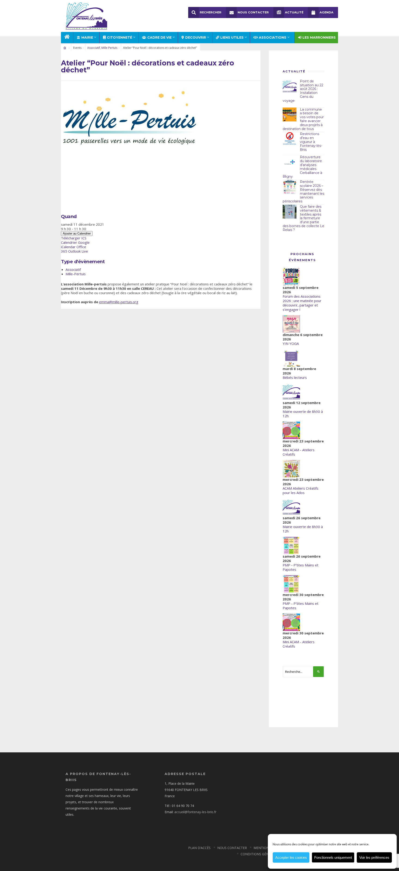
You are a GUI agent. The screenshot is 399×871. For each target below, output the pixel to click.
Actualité (294, 12)
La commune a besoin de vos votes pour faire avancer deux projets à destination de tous (303, 119)
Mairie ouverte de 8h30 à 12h (303, 413)
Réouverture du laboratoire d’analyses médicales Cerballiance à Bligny (302, 167)
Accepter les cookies (291, 857)
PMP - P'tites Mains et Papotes (300, 567)
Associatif (93, 48)
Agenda (326, 12)
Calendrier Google (75, 242)
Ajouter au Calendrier (77, 233)
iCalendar (68, 246)
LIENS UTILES (232, 37)
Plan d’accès (199, 848)
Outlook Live (78, 251)
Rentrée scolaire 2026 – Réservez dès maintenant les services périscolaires (303, 191)
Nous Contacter (253, 12)
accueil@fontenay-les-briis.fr (195, 812)
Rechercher (210, 12)
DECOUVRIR (195, 37)
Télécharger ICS (73, 238)
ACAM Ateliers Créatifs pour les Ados (300, 490)
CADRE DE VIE (159, 37)
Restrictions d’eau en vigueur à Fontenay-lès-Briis (311, 141)
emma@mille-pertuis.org (118, 302)
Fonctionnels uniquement (333, 857)
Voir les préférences (374, 857)
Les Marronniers (319, 37)
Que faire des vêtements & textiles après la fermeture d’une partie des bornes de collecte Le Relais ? (303, 218)
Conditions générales (260, 854)
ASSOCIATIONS (272, 37)
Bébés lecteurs (295, 377)
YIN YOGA (291, 343)
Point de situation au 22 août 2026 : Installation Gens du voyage (303, 91)
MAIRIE (87, 37)
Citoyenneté (119, 37)
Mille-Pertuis (109, 48)
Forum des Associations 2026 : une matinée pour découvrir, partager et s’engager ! (302, 303)
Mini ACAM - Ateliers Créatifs (298, 452)
